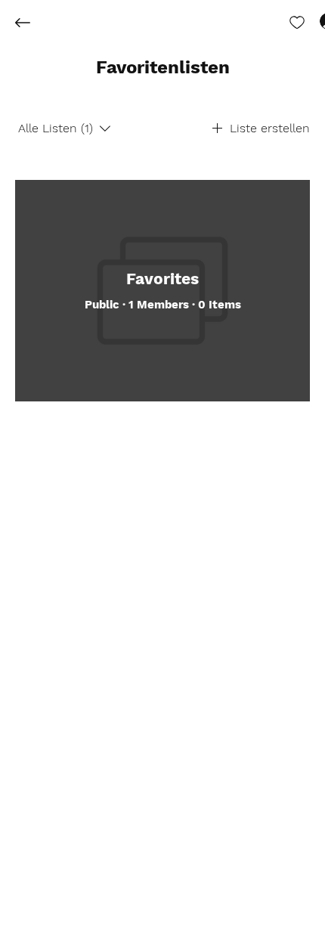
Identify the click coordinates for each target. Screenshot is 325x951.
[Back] (34, 22)
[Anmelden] (314, 21)
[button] (163, 68)
